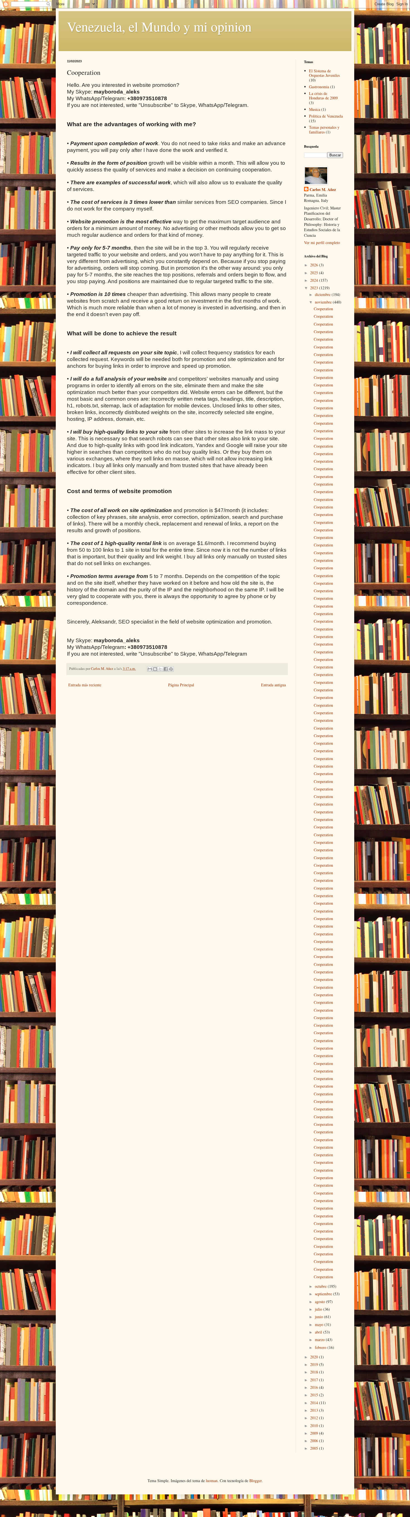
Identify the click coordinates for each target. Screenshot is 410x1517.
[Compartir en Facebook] (165, 669)
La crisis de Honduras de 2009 (323, 96)
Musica (314, 109)
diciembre (323, 294)
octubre (321, 1286)
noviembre (324, 302)
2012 (314, 1417)
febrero (321, 1347)
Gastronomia (319, 86)
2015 (314, 1394)
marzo (320, 1339)
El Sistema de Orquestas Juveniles (324, 73)
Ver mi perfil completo (322, 242)
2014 (314, 1402)
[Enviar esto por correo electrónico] (150, 669)
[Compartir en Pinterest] (171, 669)
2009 (314, 1433)
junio (319, 1316)
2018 (314, 1372)
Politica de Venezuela (326, 116)
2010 (314, 1425)
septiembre (324, 1293)
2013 (314, 1410)
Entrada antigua (273, 684)
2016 (314, 1387)
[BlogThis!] (155, 669)
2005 (314, 1448)
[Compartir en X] (160, 669)
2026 (314, 264)
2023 (314, 287)
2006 (314, 1440)
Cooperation (323, 308)
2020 (314, 1357)
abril (319, 1332)
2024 (314, 280)
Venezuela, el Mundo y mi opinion (159, 26)
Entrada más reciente (84, 684)
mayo (319, 1324)
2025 (314, 272)
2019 (314, 1364)
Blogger (255, 1480)
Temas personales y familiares (324, 130)
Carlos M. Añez (323, 189)
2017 (314, 1379)
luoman (212, 1480)
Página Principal (181, 684)
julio (319, 1309)
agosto (320, 1301)
